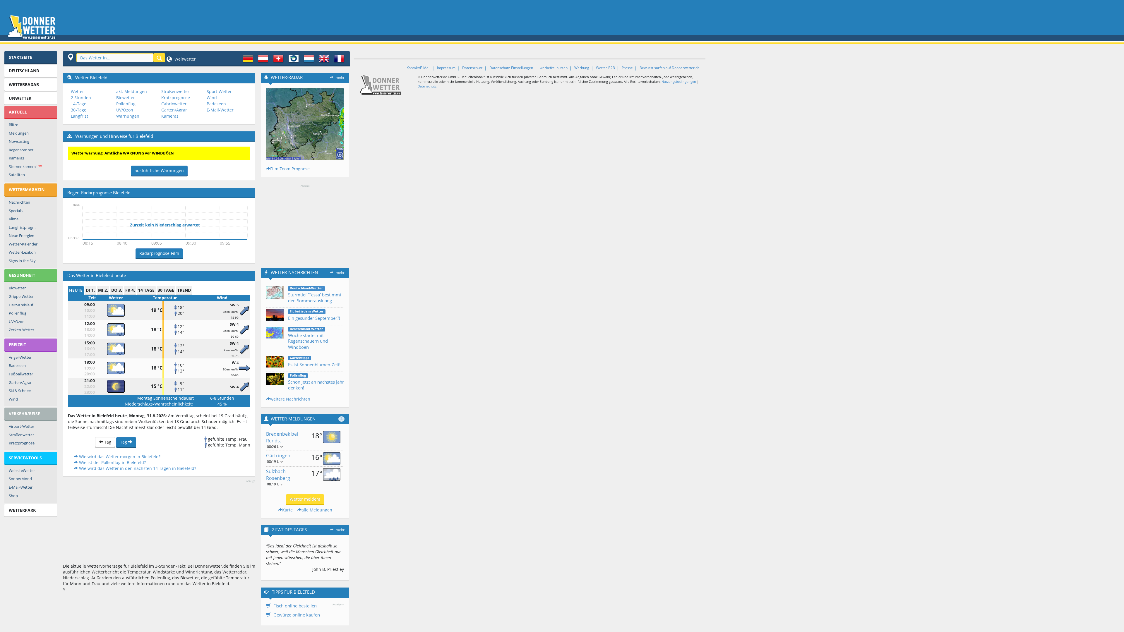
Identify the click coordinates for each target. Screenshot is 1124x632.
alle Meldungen (316, 510)
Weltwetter (184, 59)
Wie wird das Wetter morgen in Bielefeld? (119, 456)
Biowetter (17, 288)
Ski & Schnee (20, 390)
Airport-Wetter (21, 426)
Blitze (13, 124)
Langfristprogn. (22, 227)
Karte (287, 510)
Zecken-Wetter (21, 329)
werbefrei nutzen (554, 67)
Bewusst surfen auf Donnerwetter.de (670, 67)
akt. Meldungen (131, 91)
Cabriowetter (174, 104)
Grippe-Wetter (21, 296)
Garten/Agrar (20, 382)
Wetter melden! (305, 499)
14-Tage (78, 104)
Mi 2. (103, 290)
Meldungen (19, 133)
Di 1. (90, 290)
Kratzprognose (22, 443)
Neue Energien (21, 235)
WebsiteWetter (22, 470)
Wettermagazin (26, 189)
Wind (13, 399)
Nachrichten (19, 202)
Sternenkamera (25, 166)
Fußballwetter (21, 374)
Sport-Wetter (219, 91)
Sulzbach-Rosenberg (278, 474)
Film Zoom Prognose (290, 168)
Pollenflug (17, 313)
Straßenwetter (21, 434)
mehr (340, 77)
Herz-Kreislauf (21, 305)
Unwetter (20, 98)
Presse (627, 67)
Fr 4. (130, 290)
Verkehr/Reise (24, 413)
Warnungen (127, 116)
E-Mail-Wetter (20, 487)
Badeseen (17, 365)
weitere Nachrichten (290, 399)
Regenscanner (21, 149)
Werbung (581, 67)
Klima (13, 218)
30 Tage (166, 290)
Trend (184, 290)
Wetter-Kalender (23, 244)
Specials (16, 210)
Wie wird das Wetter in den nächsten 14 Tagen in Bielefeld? (137, 468)
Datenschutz (472, 67)
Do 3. (116, 290)
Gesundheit (22, 275)
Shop (13, 495)
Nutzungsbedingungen (679, 81)
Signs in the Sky (22, 260)
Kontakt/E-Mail (418, 67)
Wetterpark (22, 510)
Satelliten (17, 174)
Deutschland (24, 70)
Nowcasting (19, 141)
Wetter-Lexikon (22, 252)
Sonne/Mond (20, 478)
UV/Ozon (17, 321)
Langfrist (79, 116)
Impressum (446, 67)
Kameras (16, 158)
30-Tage (78, 110)
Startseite (20, 57)
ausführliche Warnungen (159, 170)
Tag (107, 442)
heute (76, 290)
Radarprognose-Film (159, 253)
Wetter (77, 91)
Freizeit (17, 344)
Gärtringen (278, 455)
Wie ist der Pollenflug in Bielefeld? (112, 462)
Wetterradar (24, 84)
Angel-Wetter (20, 357)
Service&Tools (25, 458)
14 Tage (146, 290)
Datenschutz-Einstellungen (511, 67)
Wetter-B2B (605, 67)
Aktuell (18, 112)
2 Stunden (81, 97)
